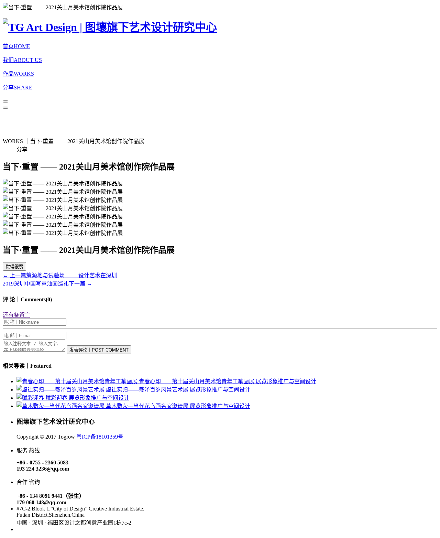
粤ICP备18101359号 (99, 437)
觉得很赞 (14, 266)
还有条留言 (16, 315)
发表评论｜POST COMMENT (99, 350)
